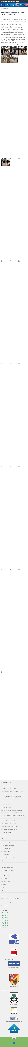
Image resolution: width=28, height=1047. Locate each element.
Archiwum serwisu (6, 881)
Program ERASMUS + (7, 807)
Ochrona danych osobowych (8, 870)
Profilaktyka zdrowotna (7, 804)
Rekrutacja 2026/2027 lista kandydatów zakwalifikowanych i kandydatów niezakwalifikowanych (14, 797)
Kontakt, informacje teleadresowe (9, 829)
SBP (3, 887)
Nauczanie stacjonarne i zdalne (9, 864)
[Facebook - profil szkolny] (14, 1043)
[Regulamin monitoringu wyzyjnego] (14, 944)
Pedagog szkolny (6, 842)
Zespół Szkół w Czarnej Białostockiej (11, 1)
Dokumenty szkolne (6, 832)
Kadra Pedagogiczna (6, 785)
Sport (3, 890)
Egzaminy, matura (6, 851)
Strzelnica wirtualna (6, 848)
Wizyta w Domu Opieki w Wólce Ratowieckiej (12, 902)
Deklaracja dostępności (7, 867)
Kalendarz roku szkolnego (8, 845)
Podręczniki (4, 838)
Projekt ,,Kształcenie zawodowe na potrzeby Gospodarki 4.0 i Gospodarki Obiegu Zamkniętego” (12, 811)
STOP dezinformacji (6, 905)
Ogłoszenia (4, 860)
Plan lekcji (4, 835)
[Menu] (26, 1)
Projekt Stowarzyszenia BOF (8, 857)
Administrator (7, 16)
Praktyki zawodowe (6, 801)
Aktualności (4, 8)
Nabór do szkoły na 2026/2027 (9, 788)
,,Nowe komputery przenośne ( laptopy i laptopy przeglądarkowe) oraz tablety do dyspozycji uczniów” (14, 816)
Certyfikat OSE (5, 854)
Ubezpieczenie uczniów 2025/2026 (10, 826)
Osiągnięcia (4, 884)
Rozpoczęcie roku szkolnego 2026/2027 (11, 820)
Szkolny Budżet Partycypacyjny (9, 823)
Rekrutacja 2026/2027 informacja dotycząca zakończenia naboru (12, 792)
